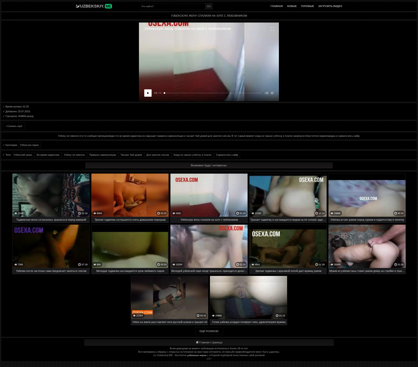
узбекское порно (197, 355)
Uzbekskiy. (95, 6)
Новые (292, 6)
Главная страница (210, 342)
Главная (277, 6)
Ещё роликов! (209, 331)
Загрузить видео (330, 6)
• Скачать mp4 (14, 126)
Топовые (307, 6)
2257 (209, 358)
